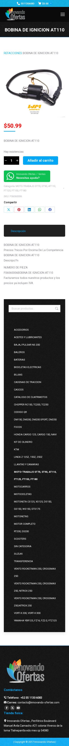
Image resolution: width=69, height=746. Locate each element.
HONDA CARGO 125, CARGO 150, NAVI (35, 434)
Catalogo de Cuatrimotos (30, 397)
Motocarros (22, 486)
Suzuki (18, 553)
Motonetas (21, 516)
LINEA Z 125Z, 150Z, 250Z (28, 456)
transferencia (23, 561)
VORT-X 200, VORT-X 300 (27, 613)
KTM (16, 449)
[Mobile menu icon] (62, 14)
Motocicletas (23, 494)
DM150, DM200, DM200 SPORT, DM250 (35, 419)
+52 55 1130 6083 (31, 697)
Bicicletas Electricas (27, 367)
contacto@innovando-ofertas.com (38, 702)
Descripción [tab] (18, 231)
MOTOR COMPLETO (24, 523)
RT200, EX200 (21, 531)
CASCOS (19, 389)
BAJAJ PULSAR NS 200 (27, 344)
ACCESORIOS (21, 329)
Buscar (56, 308)
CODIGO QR (20, 412)
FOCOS (18, 427)
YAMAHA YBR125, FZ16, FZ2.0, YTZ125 (35, 620)
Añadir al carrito (40, 160)
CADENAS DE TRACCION (27, 382)
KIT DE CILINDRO (23, 442)
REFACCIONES (13, 53)
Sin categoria (22, 546)
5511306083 (27, 3)
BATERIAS (19, 359)
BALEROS (19, 352)
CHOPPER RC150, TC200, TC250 (31, 404)
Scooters (20, 538)
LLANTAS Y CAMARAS (26, 464)
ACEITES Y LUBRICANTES (28, 337)
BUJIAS (18, 374)
